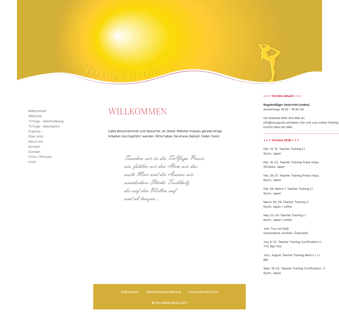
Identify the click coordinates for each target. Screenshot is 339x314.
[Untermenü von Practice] (42, 132)
